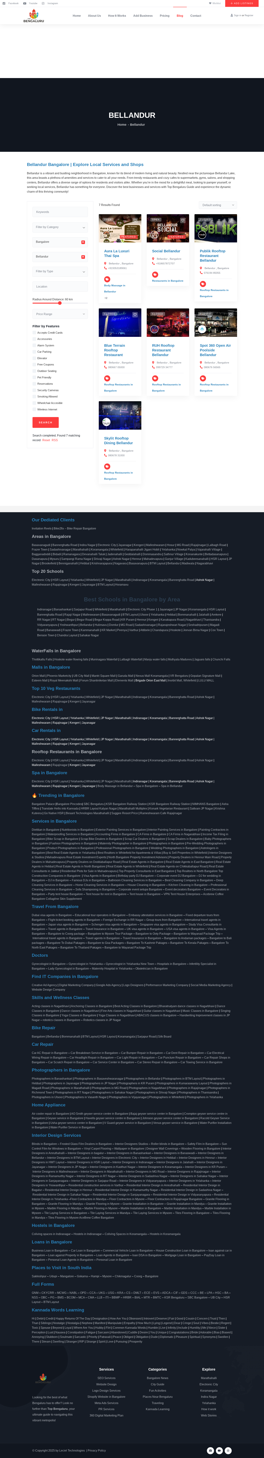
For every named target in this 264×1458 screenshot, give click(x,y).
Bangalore (127, 263)
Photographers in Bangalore (166, 843)
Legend (167, 1323)
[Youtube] (219, 1450)
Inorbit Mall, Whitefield (182, 680)
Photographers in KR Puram (136, 1083)
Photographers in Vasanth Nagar (86, 1097)
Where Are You (83, 1327)
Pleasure (181, 1336)
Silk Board (165, 1036)
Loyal (68, 1327)
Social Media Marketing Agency (211, 985)
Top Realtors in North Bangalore (197, 871)
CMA (91, 1297)
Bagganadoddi (41, 554)
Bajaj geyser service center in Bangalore (156, 1113)
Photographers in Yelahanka (205, 1097)
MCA (81, 1297)
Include (182, 1327)
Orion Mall (38, 675)
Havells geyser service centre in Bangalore (112, 1118)
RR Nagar (43, 619)
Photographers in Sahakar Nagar (113, 1092)
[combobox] (60, 227)
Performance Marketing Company (167, 985)
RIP (81, 1341)
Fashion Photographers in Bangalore (73, 843)
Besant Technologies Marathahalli (87, 813)
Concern (202, 1318)
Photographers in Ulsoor (47, 1097)
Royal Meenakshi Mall (64, 680)
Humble (153, 1327)
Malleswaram (91, 614)
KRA (120, 1292)
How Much (144, 1323)
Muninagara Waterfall (104, 659)
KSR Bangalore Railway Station (126, 804)
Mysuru (54, 558)
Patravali (105, 1336)
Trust (213, 1318)
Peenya (122, 630)
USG (111, 1292)
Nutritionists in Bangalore (78, 829)
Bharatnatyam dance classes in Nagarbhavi (187, 1006)
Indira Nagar (87, 545)
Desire (144, 1332)
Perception (39, 1332)
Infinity (172, 1327)
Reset (46, 440)
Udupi (53, 1276)
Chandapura (160, 630)
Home (77, 15)
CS (128, 1292)
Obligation (142, 1336)
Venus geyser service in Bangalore (175, 1122)
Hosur (171, 545)
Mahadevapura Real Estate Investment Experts (76, 857)
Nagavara (120, 563)
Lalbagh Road (217, 545)
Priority (92, 1336)
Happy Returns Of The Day (73, 1318)
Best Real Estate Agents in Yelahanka (71, 852)
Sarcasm (103, 1332)
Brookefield (49, 563)
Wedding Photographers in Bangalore (175, 848)
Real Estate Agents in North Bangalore (80, 866)
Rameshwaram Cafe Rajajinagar (161, 813)
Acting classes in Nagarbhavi (50, 1006)
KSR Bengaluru (174, 1297)
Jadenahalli (114, 554)
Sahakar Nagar (89, 635)
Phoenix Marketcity (59, 675)
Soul (196, 1323)
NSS (35, 1297)
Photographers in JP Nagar (99, 1083)
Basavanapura (138, 563)
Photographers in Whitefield (166, 1097)
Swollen (223, 1336)
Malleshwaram (155, 545)
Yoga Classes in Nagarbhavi (117, 1015)
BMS (60, 1297)
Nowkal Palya (186, 549)
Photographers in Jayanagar (61, 1083)
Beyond (57, 1327)
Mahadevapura (153, 558)
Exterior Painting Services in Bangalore (121, 829)
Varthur (133, 630)
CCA (92, 1292)
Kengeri (139, 545)
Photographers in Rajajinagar (187, 1087)
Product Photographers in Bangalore (70, 848)
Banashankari (63, 609)
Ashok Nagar (121, 558)
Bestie (215, 1323)
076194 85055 (212, 272)
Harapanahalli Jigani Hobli (142, 549)
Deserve (161, 1318)
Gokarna (82, 1276)
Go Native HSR (54, 813)
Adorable (206, 1332)
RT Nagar (58, 619)
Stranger (71, 1341)
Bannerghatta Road (64, 545)
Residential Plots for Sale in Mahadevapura (89, 871)
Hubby (99, 1327)
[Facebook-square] (210, 1450)
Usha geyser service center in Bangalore (76, 1122)
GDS (184, 1292)
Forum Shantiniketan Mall (96, 680)
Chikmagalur (123, 1276)
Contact (195, 15)
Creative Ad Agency (44, 985)
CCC (193, 1292)
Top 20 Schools (48, 571)
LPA (209, 1292)
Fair (171, 1318)
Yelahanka (168, 549)
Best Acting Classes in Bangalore (135, 1006)
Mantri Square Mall (104, 675)
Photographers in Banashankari (52, 1078)
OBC (44, 1297)
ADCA (166, 1292)
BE (202, 1292)
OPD (83, 1292)
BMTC (157, 1297)
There (35, 1341)
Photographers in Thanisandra (197, 1092)
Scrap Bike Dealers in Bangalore (101, 838)
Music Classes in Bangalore (200, 1010)
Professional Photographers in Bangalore (122, 848)
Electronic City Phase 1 (142, 609)
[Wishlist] (135, 220)
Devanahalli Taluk (93, 554)
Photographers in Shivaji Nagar (156, 1092)
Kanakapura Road (172, 619)
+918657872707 (165, 263)
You (152, 1332)
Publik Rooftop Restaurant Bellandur (212, 255)
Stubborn (52, 1336)
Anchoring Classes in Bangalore (91, 1006)
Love (110, 1341)
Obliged (128, 1336)
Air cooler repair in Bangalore (50, 1113)
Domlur (113, 624)
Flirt (108, 1327)
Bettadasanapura (216, 554)
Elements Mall (124, 680)
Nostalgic (59, 1323)
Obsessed (135, 1318)
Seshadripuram (198, 624)
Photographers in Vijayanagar (128, 1097)
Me (204, 1327)
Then (221, 1318)
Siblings (46, 1323)
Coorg (138, 1276)
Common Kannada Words (129, 1327)
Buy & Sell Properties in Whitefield (185, 852)
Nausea (60, 1332)
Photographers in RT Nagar (72, 1092)
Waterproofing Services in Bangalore (70, 834)
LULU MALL (206, 680)
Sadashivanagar (60, 549)
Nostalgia (73, 1323)
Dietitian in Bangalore (45, 829)
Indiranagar (140, 579)
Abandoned (118, 1332)
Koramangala (99, 549)
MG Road (183, 545)
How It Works (117, 15)
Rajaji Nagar (72, 614)
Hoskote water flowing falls (71, 659)
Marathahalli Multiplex (133, 808)
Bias (217, 1332)
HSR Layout (218, 558)
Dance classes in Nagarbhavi (80, 1010)
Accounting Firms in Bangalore (115, 834)
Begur (71, 619)
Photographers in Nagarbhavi (147, 1087)
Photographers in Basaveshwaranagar (98, 1078)
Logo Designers (133, 985)
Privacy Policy (97, 1450)
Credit (50, 1318)
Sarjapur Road (83, 609)
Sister (221, 1327)
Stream (46, 1341)
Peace (117, 1336)
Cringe (186, 1323)
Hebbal (84, 563)
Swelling (58, 1341)
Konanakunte (194, 554)
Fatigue (91, 1332)
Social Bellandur (166, 251)
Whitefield (116, 549)
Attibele (145, 630)
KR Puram (128, 619)
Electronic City (107, 545)
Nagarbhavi (193, 619)
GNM (35, 1292)
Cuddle (132, 1332)
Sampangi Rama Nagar (76, 558)
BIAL (138, 1297)
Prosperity (135, 1341)
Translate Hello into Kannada (60, 808)
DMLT (137, 1292)
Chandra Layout (67, 635)
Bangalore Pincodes (69, 804)
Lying (156, 1323)
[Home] (33, 15)
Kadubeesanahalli (197, 558)
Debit (40, 1318)
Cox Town (216, 630)
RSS (55, 440)
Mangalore (67, 1276)
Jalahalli (204, 614)
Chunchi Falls (221, 659)
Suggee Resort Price (124, 813)
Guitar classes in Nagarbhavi (162, 1010)
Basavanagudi (41, 545)
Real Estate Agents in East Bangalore (190, 861)
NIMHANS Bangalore (206, 804)
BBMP (116, 1297)
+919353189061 (117, 268)
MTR (147, 1297)
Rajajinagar (198, 545)
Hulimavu (101, 624)
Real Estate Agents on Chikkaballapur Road (178, 866)
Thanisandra (211, 619)
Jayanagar (125, 545)
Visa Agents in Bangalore (99, 875)
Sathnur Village (174, 554)
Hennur (136, 558)
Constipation (76, 1332)
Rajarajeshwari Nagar (172, 624)
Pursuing (121, 1341)
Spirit (101, 1341)
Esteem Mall (40, 680)
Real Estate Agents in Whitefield (127, 866)
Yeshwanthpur (69, 624)
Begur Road (84, 619)
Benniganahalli (68, 563)
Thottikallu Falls (42, 659)
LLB (99, 1297)
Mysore (107, 1276)
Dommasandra (152, 554)
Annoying (38, 1336)
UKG (102, 1292)
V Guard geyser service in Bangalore (127, 1122)
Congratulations (179, 1332)
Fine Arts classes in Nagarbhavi (121, 1010)
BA (226, 1292)
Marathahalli (81, 549)
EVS (156, 1292)
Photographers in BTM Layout (182, 1078)
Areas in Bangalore (51, 536)
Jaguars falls (202, 659)
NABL (73, 1292)
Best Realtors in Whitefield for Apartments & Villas (129, 852)
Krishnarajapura (102, 563)
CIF (175, 1292)
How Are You (118, 1318)
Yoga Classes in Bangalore (78, 1015)
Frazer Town (40, 549)
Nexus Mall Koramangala (152, 675)
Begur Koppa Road (106, 619)
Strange (91, 1341)
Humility (195, 1327)
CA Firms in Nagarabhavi (184, 834)
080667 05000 (116, 367)
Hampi (95, 1276)
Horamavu (121, 584)
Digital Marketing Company (76, 985)
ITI (107, 1297)
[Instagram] (228, 1450)
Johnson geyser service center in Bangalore (170, 1118)
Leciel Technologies (72, 1450)
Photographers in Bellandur (143, 1078)
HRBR (127, 1297)
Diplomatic (167, 1336)
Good (179, 1318)
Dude (154, 1336)
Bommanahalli (187, 614)
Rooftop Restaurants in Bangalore (67, 751)
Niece (212, 1327)
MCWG (61, 1292)
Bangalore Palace (43, 804)
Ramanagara (71, 554)
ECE (147, 1292)
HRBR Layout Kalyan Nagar (99, 808)
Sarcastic (80, 1336)
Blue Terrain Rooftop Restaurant (114, 350)
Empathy (129, 1323)
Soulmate (66, 1336)
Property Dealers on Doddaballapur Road (93, 861)
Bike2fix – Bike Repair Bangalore (75, 528)
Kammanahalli (90, 630)
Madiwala (188, 563)
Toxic (35, 1327)
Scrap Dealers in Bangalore (185, 838)
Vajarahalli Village (209, 549)
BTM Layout (157, 563)
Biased (226, 1332)
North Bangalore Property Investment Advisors (137, 857)
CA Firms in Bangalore (151, 834)
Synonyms (209, 1336)
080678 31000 (116, 455)
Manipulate (115, 1323)
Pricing (165, 15)
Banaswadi (53, 630)
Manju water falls (155, 659)
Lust (50, 1332)
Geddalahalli (132, 554)
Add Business (143, 15)
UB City (216, 1297)
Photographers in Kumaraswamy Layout (181, 1083)
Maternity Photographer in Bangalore (122, 843)
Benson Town (46, 635)
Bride (194, 1332)
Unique (162, 1332)
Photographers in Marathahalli (70, 1087)
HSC (218, 1292)
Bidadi (57, 554)
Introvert (149, 1318)
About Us (94, 15)
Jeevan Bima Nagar (195, 630)
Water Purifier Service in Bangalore (72, 1127)
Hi (33, 1318)
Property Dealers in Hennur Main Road (194, 857)
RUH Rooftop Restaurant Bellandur (163, 350)
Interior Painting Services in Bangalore (172, 829)
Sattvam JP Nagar (201, 808)
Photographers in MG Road (109, 1087)
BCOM (71, 1297)
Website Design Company (48, 989)
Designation (100, 1318)
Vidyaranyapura (47, 624)
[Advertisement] (132, 51)
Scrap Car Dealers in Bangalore (144, 838)
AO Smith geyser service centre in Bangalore (99, 1113)
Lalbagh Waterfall (131, 659)
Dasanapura (40, 558)
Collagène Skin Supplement (64, 898)
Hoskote (175, 630)
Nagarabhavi (204, 563)
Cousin (190, 1318)
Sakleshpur (39, 1276)
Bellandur (114, 263)
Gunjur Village (174, 558)
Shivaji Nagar (102, 558)
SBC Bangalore (197, 1297)
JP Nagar (107, 579)
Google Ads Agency (108, 985)
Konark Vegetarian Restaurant (168, 808)
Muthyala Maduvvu (180, 659)
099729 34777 (164, 367)
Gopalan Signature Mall (205, 675)
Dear (177, 1323)
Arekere (216, 614)
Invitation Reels (42, 528)
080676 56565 (212, 367)
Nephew (87, 1323)
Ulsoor (144, 614)
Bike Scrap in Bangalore (62, 838)
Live (163, 1327)
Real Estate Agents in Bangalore (143, 861)
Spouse (45, 1327)
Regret (225, 1323)
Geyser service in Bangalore (65, 1118)
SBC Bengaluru (94, 804)
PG (52, 1297)
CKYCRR (47, 1292)
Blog (180, 15)
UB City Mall (81, 675)
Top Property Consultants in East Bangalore (147, 871)
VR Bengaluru (179, 675)
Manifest (100, 1323)
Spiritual (194, 1336)
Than (35, 1323)
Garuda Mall (125, 675)
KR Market (108, 630)
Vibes (205, 1323)
